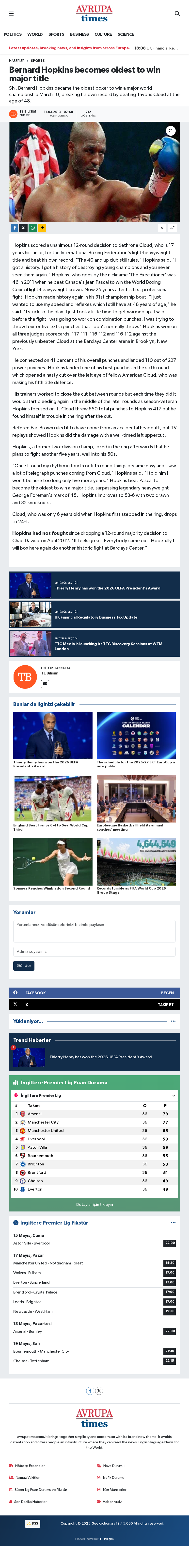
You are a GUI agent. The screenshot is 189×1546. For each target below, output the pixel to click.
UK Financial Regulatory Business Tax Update (157, 48)
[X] (99, 1391)
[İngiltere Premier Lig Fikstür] (173, 1223)
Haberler (17, 61)
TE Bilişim (49, 673)
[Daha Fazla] (42, 228)
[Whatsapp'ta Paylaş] (33, 228)
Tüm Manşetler (114, 1490)
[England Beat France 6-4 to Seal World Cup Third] (53, 798)
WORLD (35, 34)
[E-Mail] (45, 684)
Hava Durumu (114, 1466)
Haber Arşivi (112, 1502)
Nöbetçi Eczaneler (30, 1466)
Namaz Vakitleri (28, 1477)
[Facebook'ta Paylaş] (14, 228)
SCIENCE (126, 34)
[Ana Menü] (11, 14)
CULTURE (103, 34)
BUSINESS (79, 34)
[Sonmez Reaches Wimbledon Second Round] (53, 862)
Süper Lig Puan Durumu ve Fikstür (41, 1490)
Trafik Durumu (113, 1477)
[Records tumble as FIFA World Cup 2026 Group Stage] (136, 862)
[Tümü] (173, 1021)
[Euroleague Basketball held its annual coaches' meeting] (136, 798)
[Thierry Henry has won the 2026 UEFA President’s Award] (53, 735)
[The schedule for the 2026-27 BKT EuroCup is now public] (136, 735)
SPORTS (56, 34)
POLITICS (12, 34)
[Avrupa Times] (94, 14)
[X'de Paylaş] (23, 228)
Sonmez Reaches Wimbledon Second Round (51, 888)
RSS (35, 1523)
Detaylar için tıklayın (94, 1205)
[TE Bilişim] (25, 677)
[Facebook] (90, 1391)
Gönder (24, 966)
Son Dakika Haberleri (30, 1502)
